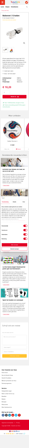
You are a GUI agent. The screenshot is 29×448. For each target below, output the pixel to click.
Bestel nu (13, 96)
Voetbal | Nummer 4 (12, 141)
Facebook (3, 415)
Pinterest (19, 415)
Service (4, 388)
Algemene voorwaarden (7, 422)
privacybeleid (21, 220)
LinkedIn (9, 415)
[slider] (7, 329)
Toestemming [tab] (5, 201)
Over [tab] (24, 201)
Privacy (18, 422)
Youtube (13, 415)
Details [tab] (14, 201)
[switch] (25, 230)
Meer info (7, 149)
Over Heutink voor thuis (9, 370)
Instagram (6, 415)
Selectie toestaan (14, 248)
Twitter (16, 415)
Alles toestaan (14, 244)
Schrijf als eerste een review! (9, 19)
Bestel (19, 149)
